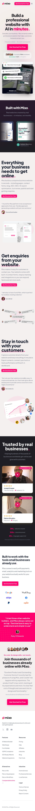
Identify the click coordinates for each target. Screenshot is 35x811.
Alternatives (6, 766)
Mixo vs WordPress (7, 777)
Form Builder (6, 748)
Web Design (5, 745)
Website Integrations (8, 758)
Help (20, 745)
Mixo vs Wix (5, 770)
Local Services (23, 777)
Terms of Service (24, 787)
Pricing (21, 741)
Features (5, 737)
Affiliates (21, 748)
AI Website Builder (7, 741)
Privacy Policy (23, 790)
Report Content (23, 793)
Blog (20, 754)
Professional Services (25, 774)
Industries (22, 751)
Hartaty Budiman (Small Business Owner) (17, 694)
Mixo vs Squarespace (8, 774)
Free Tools (22, 758)
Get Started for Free (22, 3)
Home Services (23, 770)
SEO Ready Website (8, 754)
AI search (23, 186)
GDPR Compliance (7, 751)
